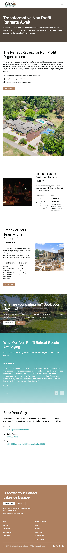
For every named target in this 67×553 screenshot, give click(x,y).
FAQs (36, 525)
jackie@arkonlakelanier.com (18, 430)
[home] (10, 4)
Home (5, 521)
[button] (62, 4)
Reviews (37, 529)
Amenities (6, 529)
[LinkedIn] (60, 546)
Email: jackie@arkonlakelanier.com (13, 513)
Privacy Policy (39, 539)
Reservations (9, 284)
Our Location (39, 532)
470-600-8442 (12, 437)
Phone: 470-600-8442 (9, 511)
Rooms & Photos (40, 521)
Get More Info (9, 88)
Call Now (20, 323)
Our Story (6, 525)
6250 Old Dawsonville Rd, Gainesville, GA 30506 (26, 444)
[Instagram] (57, 546)
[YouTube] (63, 546)
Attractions (7, 536)
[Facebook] (54, 546)
